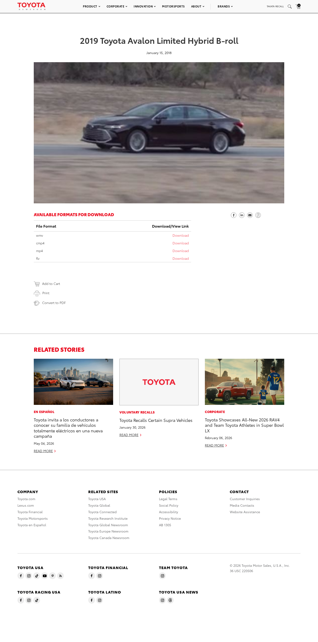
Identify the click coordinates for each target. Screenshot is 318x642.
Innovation (143, 6)
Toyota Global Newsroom (108, 524)
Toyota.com (26, 498)
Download (181, 235)
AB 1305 (165, 524)
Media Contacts (242, 505)
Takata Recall (275, 6)
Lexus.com (25, 505)
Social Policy (168, 505)
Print (45, 292)
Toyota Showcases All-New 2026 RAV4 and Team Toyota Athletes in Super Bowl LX (244, 425)
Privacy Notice (170, 518)
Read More (43, 450)
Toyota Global (99, 505)
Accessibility (168, 511)
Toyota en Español (31, 524)
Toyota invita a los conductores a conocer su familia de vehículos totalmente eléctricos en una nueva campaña (68, 428)
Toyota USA (97, 498)
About (196, 6)
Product (90, 6)
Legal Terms (168, 498)
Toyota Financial (30, 511)
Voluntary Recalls (137, 412)
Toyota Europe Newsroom (108, 531)
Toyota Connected (102, 511)
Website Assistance (245, 511)
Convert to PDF (54, 302)
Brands (224, 6)
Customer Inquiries (245, 498)
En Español (44, 411)
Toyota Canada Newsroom (108, 537)
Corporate (116, 6)
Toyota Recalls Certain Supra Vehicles (156, 420)
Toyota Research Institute (108, 518)
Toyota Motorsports (32, 518)
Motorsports (173, 6)
